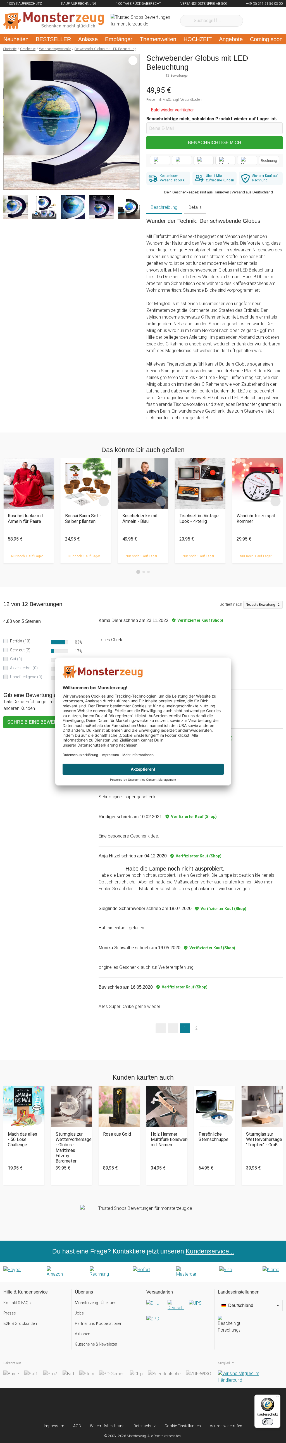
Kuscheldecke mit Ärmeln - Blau (140, 518)
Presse (9, 1313)
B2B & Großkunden (20, 1323)
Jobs (79, 1313)
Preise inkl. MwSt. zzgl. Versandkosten (174, 100)
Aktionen (82, 1334)
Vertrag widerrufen (226, 1426)
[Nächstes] (133, 122)
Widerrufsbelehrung (107, 1426)
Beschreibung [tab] (164, 207)
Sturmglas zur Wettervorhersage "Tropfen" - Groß (262, 1139)
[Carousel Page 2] (143, 572)
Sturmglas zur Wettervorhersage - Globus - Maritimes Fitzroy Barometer (72, 1147)
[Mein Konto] (271, 21)
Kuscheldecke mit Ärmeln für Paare (25, 518)
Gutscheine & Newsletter (96, 1344)
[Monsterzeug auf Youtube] (175, 1405)
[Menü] (277, 1398)
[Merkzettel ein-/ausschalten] (132, 183)
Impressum (54, 1426)
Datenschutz (145, 1426)
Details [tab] (195, 207)
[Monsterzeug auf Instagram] (110, 1405)
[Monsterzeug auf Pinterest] (154, 1405)
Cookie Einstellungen (183, 1426)
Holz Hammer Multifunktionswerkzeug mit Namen (167, 1139)
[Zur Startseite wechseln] (53, 21)
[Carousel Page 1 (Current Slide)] (138, 572)
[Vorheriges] (9, 122)
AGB (77, 1426)
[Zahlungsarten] (143, 1272)
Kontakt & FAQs (17, 1303)
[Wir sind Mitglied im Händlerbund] (250, 1377)
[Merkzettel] (254, 21)
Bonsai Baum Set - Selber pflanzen (83, 518)
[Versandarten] (178, 1315)
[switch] (267, 1421)
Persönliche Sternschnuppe (213, 1136)
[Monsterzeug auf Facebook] (132, 1405)
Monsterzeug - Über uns (95, 1303)
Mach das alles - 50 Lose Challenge (22, 1139)
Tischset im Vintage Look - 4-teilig (199, 518)
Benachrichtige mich (214, 142)
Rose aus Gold (117, 1134)
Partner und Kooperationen (98, 1323)
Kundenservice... (210, 1251)
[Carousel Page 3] (148, 572)
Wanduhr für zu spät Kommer (256, 518)
